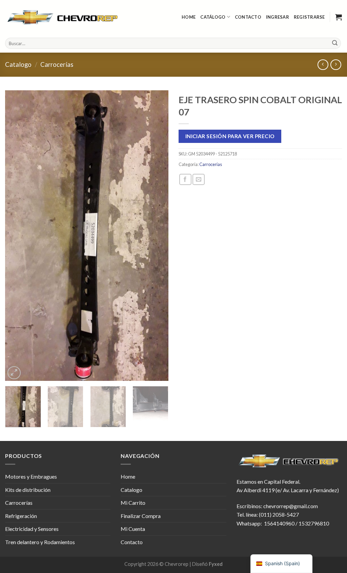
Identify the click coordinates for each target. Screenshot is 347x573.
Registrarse (309, 17)
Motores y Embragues (31, 476)
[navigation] (281, 563)
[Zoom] (14, 373)
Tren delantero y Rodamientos (40, 542)
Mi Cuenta (133, 528)
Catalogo (18, 64)
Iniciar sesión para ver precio (230, 136)
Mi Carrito (133, 502)
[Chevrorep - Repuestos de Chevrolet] (63, 17)
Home (189, 17)
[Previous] (17, 236)
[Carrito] (338, 17)
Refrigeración (21, 516)
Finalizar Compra (141, 516)
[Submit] (335, 43)
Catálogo (212, 17)
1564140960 (279, 523)
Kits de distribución (27, 489)
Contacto (248, 17)
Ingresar (277, 17)
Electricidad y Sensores (32, 528)
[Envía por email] (198, 179)
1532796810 (314, 523)
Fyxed (216, 564)
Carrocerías (56, 64)
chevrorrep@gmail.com (290, 506)
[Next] (156, 236)
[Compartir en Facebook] (185, 179)
